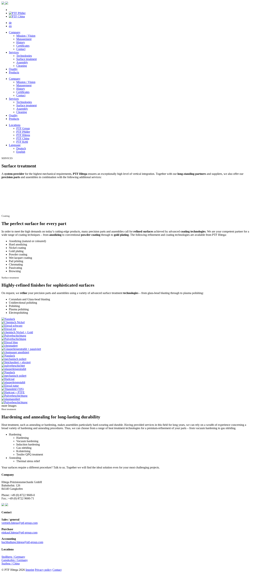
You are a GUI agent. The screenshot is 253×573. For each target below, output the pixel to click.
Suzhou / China (10, 563)
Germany (22, 560)
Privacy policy (43, 569)
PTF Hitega (23, 135)
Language (15, 145)
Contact (56, 569)
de (10, 22)
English (20, 151)
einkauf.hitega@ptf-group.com (19, 532)
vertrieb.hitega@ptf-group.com (19, 522)
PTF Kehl (22, 141)
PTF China (22, 138)
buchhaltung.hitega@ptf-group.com (22, 542)
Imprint (30, 569)
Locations (14, 125)
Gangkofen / (9, 560)
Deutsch (21, 148)
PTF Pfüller (23, 131)
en (10, 26)
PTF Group (23, 128)
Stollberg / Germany (13, 556)
